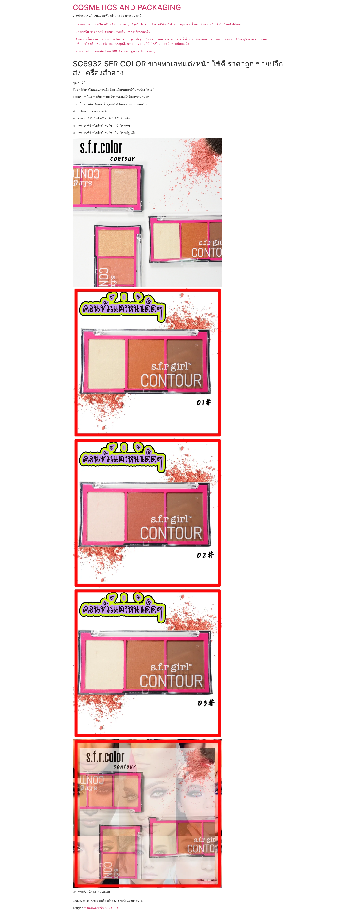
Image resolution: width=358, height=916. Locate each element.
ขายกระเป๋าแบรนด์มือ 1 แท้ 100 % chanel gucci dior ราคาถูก (116, 51)
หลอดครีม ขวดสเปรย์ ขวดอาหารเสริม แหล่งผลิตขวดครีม (113, 32)
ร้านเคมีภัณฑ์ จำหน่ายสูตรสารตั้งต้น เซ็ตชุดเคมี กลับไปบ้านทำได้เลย (196, 24)
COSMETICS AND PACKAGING (127, 7)
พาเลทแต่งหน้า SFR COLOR (102, 908)
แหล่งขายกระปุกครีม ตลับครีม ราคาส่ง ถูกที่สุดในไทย (111, 24)
